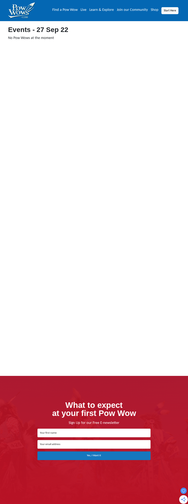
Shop (154, 10)
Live (83, 10)
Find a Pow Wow (65, 10)
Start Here (170, 10)
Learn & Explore (101, 10)
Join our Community (132, 10)
